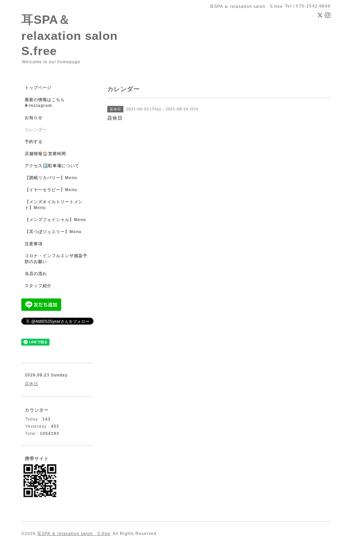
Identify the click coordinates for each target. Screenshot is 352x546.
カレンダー (36, 129)
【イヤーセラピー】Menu (51, 189)
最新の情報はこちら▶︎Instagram (45, 102)
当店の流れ (36, 273)
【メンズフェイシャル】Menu (55, 219)
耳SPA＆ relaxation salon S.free (75, 35)
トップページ (38, 87)
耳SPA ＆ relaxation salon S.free (73, 533)
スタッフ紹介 (38, 285)
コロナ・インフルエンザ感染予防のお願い (56, 258)
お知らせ (34, 117)
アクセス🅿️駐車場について (52, 165)
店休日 (31, 383)
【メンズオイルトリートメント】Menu (54, 204)
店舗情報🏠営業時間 (45, 153)
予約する (34, 141)
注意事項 (34, 243)
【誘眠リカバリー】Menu (51, 177)
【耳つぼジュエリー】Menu (53, 231)
